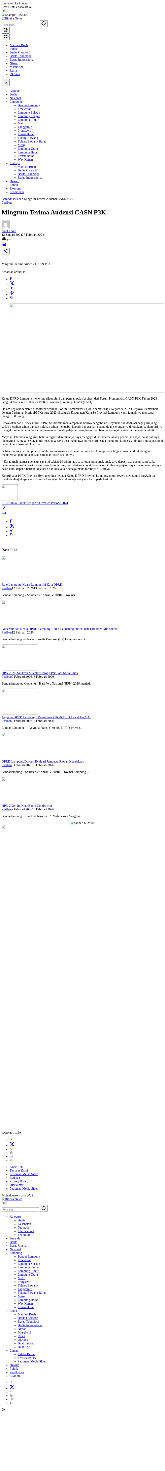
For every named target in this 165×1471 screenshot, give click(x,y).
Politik (14, 1368)
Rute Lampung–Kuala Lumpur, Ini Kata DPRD (32, 584)
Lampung (16, 1253)
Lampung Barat (28, 1300)
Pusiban (7, 202)
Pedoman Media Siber (24, 1174)
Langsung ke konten (15, 3)
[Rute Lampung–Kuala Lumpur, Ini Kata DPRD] (20, 581)
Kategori (15, 1216)
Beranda (15, 1238)
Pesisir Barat (26, 1307)
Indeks (14, 48)
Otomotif (23, 1227)
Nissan (14, 63)
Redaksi (15, 1177)
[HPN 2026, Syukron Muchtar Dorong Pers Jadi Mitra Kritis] (20, 669)
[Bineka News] (12, 18)
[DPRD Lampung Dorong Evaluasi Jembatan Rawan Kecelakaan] (20, 758)
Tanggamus (25, 1289)
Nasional (15, 1249)
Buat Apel (24, 1347)
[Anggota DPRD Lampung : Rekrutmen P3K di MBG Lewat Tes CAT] (20, 713)
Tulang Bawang (28, 1285)
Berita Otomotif (20, 52)
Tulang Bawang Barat (32, 1292)
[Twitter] (12, 284)
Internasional (26, 1231)
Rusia (13, 70)
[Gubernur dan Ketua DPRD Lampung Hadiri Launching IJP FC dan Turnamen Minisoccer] (20, 625)
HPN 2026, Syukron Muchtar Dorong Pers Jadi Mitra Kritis (40, 673)
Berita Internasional (22, 59)
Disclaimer (16, 1185)
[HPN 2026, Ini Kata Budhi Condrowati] (20, 802)
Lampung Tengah (29, 1267)
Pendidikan (17, 1372)
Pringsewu (24, 1281)
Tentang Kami (19, 1170)
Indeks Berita (26, 1354)
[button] (44, 23)
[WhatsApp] (11, 298)
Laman (14, 1350)
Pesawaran (24, 1260)
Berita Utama (18, 1245)
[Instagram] (11, 1156)
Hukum (14, 1365)
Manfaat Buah (19, 45)
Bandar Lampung (29, 1256)
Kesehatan (24, 1224)
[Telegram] (11, 288)
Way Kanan (25, 1303)
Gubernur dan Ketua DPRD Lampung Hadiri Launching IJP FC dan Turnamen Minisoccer (59, 628)
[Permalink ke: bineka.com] (6, 227)
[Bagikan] (6, 251)
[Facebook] (11, 279)
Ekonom (15, 1376)
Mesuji (22, 1296)
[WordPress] (11, 1152)
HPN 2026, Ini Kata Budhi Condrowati (27, 805)
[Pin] (12, 294)
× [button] (4, 1202)
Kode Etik (16, 1167)
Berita (21, 1220)
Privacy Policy (19, 1181)
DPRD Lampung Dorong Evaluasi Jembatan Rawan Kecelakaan (43, 761)
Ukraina (15, 74)
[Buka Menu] (6, 37)
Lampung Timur (28, 1271)
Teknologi (24, 1234)
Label (13, 1310)
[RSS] (11, 1160)
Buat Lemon (26, 1343)
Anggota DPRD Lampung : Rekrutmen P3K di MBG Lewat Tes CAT (46, 717)
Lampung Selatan (29, 1263)
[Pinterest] (11, 1149)
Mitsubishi (16, 67)
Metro (21, 1278)
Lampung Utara (28, 1274)
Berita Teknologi (20, 56)
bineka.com (9, 231)
